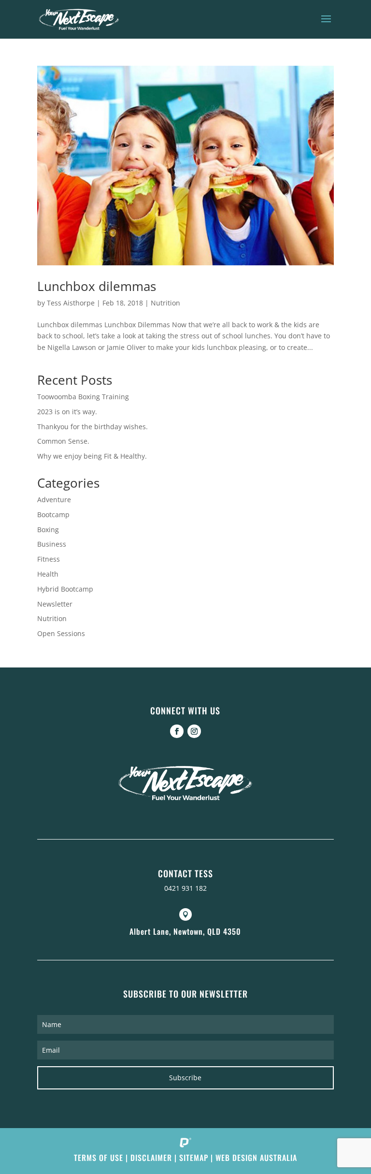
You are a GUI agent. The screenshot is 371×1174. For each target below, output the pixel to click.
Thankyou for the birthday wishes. (92, 426)
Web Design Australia (256, 1157)
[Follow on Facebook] (177, 731)
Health (47, 574)
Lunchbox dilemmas (96, 286)
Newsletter (54, 604)
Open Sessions (61, 633)
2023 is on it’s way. (67, 411)
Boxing (48, 529)
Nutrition (165, 302)
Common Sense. (63, 441)
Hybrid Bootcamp (65, 589)
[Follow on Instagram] (194, 731)
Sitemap (193, 1157)
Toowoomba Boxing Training (83, 396)
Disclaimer (151, 1157)
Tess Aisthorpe (71, 302)
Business (51, 544)
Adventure (54, 499)
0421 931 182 (185, 888)
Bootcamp (53, 514)
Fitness (48, 559)
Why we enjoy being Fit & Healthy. (92, 456)
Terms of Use (98, 1157)
